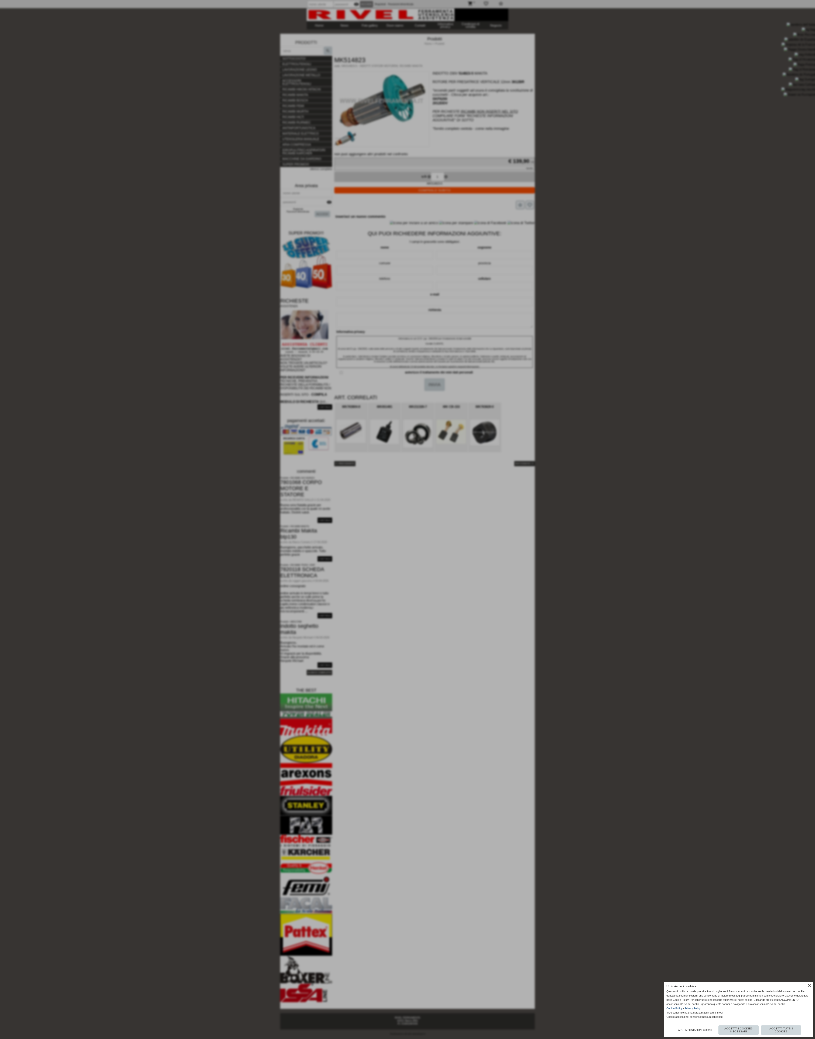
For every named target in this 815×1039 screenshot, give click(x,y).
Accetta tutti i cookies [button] (781, 1030)
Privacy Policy (692, 1008)
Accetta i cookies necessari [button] (738, 1030)
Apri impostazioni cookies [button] (696, 1030)
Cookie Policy (674, 1008)
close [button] (809, 985)
